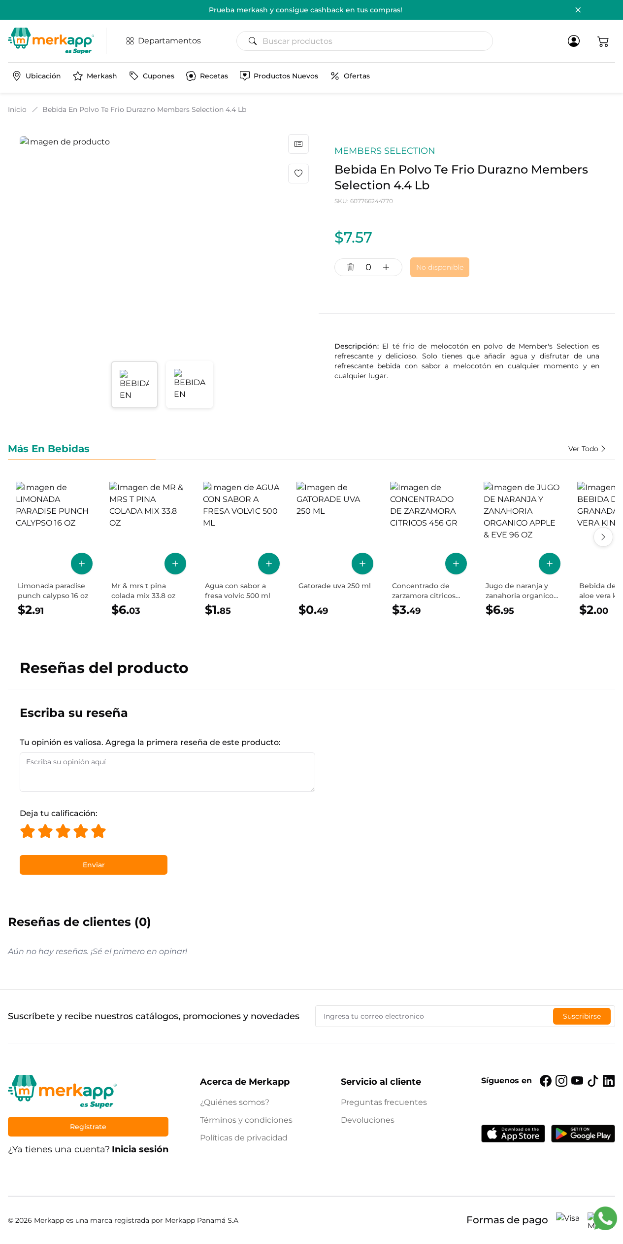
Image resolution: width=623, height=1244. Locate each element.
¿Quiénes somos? (234, 1102)
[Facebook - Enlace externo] (546, 1081)
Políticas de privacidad (244, 1137)
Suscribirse (582, 1016)
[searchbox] (369, 41)
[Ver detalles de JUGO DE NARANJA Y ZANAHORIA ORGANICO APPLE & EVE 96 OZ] (522, 550)
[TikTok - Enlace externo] (593, 1081)
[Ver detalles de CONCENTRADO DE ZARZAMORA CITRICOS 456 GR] (428, 550)
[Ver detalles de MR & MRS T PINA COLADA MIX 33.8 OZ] (147, 550)
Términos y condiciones (246, 1120)
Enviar (94, 864)
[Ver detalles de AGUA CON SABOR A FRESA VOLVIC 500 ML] (241, 550)
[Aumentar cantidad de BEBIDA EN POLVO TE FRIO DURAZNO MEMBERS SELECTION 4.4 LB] (386, 267)
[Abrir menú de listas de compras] (298, 144)
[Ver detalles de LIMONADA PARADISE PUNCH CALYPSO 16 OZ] (54, 550)
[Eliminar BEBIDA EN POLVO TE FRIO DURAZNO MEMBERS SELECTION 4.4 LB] (351, 267)
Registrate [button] (88, 1126)
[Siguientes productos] (603, 537)
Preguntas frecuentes (384, 1102)
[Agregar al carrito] (82, 563)
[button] (603, 41)
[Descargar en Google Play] (583, 1133)
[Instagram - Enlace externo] (561, 1081)
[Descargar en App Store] (513, 1133)
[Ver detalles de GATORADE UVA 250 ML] (335, 550)
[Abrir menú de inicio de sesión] (574, 41)
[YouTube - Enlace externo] (577, 1081)
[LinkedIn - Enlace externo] (609, 1081)
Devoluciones (367, 1120)
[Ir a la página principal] (51, 41)
